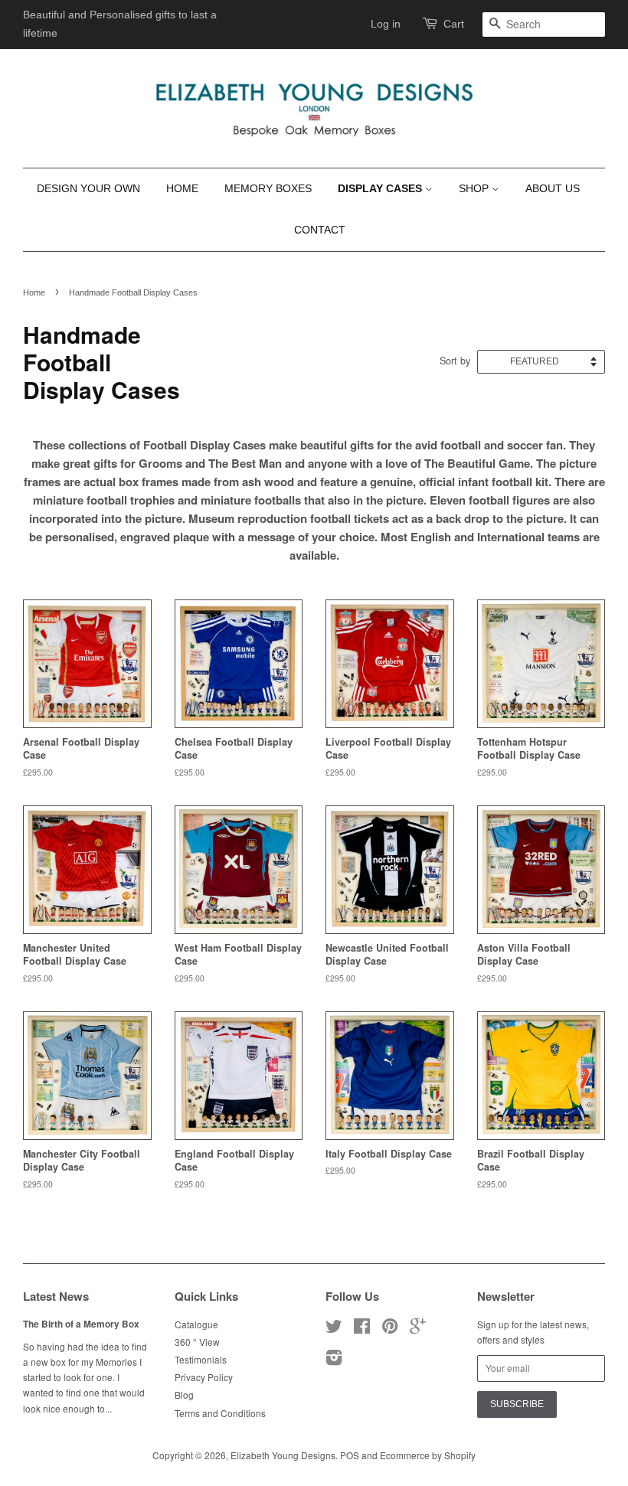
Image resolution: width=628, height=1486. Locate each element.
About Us (552, 188)
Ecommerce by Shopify (428, 1455)
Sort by (455, 360)
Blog (184, 1394)
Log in (386, 24)
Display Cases (381, 188)
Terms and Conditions (220, 1412)
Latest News (56, 1296)
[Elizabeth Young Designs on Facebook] (362, 1328)
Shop (475, 188)
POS (349, 1455)
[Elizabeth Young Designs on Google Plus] (418, 1328)
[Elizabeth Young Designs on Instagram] (333, 1360)
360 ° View (197, 1341)
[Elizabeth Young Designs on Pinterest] (389, 1328)
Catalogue (196, 1324)
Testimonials (201, 1359)
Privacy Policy (204, 1376)
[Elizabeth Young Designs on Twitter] (333, 1328)
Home (182, 188)
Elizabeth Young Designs (283, 1455)
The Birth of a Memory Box (81, 1324)
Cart (453, 24)
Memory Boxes (268, 188)
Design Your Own (88, 188)
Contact (319, 230)
